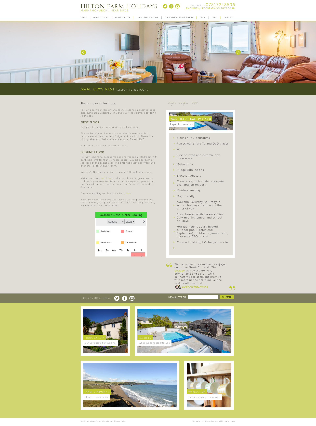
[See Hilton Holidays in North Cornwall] (177, 8)
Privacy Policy (120, 421)
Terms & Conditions (104, 421)
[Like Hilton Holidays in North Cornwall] (171, 8)
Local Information (147, 17)
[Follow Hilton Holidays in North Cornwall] (165, 8)
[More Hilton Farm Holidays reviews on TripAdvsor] (191, 288)
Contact (229, 17)
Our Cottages (101, 17)
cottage (179, 270)
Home (84, 17)
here (128, 193)
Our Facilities (123, 17)
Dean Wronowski (228, 421)
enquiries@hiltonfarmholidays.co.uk (210, 8)
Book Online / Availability (179, 17)
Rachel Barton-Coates (207, 421)
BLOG (214, 17)
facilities (106, 178)
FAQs (202, 17)
